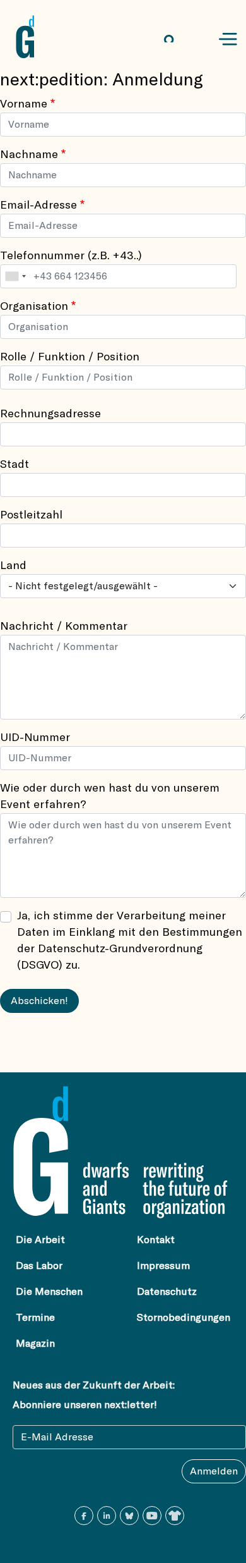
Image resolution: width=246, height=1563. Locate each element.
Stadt (14, 464)
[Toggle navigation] (228, 39)
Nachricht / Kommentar (63, 626)
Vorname (23, 104)
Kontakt (156, 1240)
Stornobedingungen (183, 1318)
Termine (35, 1318)
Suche (180, 39)
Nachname (29, 155)
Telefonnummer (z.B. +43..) (71, 256)
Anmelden (214, 1471)
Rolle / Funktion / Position (69, 357)
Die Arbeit (40, 1240)
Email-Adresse (38, 205)
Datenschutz (167, 1292)
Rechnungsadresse (50, 414)
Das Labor (39, 1266)
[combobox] (15, 276)
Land (13, 566)
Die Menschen (49, 1292)
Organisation (34, 306)
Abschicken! (39, 1001)
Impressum (163, 1266)
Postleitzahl (31, 515)
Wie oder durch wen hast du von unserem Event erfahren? (110, 797)
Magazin (35, 1344)
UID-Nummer (35, 738)
